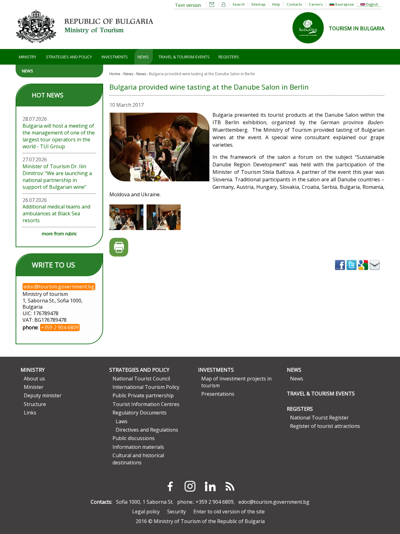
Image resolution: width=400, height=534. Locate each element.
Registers (228, 57)
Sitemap (258, 4)
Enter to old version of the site (229, 511)
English (371, 4)
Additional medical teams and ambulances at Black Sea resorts (56, 213)
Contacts (294, 4)
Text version (188, 5)
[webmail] (212, 5)
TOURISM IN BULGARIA (356, 28)
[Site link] (310, 45)
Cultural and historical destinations (138, 459)
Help (276, 4)
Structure (35, 404)
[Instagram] (190, 486)
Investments (115, 57)
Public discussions (133, 438)
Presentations (217, 393)
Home (114, 73)
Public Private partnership (143, 395)
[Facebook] (170, 486)
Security (176, 511)
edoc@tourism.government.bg (273, 501)
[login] (223, 5)
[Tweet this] (352, 271)
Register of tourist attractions (325, 426)
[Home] (84, 45)
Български (344, 4)
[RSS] (230, 486)
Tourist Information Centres (145, 404)
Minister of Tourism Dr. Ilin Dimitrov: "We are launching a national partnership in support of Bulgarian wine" (57, 176)
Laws (122, 421)
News (143, 57)
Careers (316, 4)
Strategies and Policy (69, 57)
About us (34, 378)
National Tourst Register (319, 417)
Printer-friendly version (118, 247)
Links (30, 412)
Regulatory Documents (139, 412)
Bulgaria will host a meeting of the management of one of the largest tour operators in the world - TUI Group (58, 136)
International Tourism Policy (145, 387)
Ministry (27, 57)
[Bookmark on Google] (364, 271)
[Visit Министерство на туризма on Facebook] (341, 271)
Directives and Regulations (147, 429)
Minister (33, 387)
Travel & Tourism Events (184, 57)
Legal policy (146, 511)
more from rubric (59, 234)
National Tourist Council (141, 378)
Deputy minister (43, 395)
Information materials (138, 446)
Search (238, 4)
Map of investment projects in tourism (236, 382)
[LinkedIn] (210, 486)
